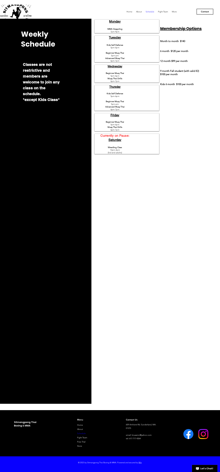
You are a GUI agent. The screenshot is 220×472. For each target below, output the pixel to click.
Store (79, 446)
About (80, 429)
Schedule (81, 433)
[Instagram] (203, 434)
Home (80, 425)
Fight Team (82, 437)
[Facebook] (188, 434)
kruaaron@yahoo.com (142, 435)
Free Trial (81, 442)
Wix (140, 462)
